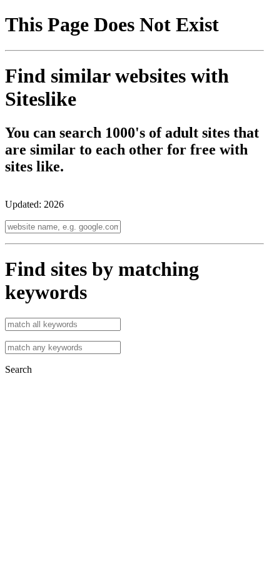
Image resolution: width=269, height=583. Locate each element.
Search (18, 369)
